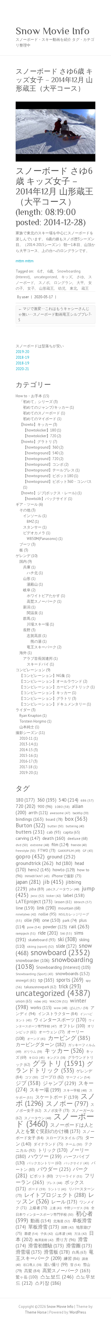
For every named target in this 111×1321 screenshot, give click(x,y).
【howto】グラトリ (35, 441)
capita (71, 832)
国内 (23, 561)
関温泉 (32, 612)
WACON (59, 1001)
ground (61, 856)
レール (64, 1202)
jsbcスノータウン (62, 889)
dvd (22, 845)
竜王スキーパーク (41, 647)
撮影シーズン (27, 732)
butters (30, 831)
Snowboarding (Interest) (63, 967)
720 (25, 806)
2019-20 (22, 351)
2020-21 (22, 368)
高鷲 (32, 1270)
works (41, 1007)
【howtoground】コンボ (43, 464)
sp (46, 980)
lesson (63, 902)
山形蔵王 (46, 288)
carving (28, 838)
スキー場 (45, 1090)
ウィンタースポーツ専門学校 (55, 1023)
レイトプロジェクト (55, 1194)
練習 (72, 1258)
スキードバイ (38, 664)
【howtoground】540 (40, 453)
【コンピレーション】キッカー (45, 692)
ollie (32, 920)
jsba (36, 889)
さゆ (80, 277)
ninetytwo (26, 914)
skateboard (42, 939)
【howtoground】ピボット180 (48, 475)
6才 (40, 271)
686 (87, 800)
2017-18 (25, 767)
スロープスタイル (64, 1137)
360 (46, 800)
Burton (30, 825)
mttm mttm (25, 261)
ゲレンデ (23, 555)
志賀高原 (34, 635)
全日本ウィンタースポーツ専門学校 (55, 1211)
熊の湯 (36, 641)
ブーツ (24, 544)
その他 (24, 510)
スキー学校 (75, 1090)
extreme (39, 845)
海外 (23, 652)
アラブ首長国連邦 (38, 658)
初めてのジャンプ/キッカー (46, 407)
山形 (26, 578)
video (40, 1001)
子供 (46, 1234)
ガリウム (33, 1052)
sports (69, 979)
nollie (47, 914)
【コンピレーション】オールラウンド (50, 681)
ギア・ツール (27, 504)
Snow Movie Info (53, 31)
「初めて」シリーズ (36, 401)
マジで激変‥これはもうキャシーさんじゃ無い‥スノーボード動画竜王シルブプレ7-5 (55, 314)
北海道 (61, 1221)
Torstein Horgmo (32, 721)
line (25, 908)
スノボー (67, 1103)
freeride (79, 845)
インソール (32, 515)
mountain (69, 908)
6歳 (50, 271)
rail (79, 926)
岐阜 (26, 590)
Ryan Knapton (30, 715)
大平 (80, 282)
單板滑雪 (43, 1227)
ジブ (28, 1082)
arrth (38, 812)
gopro (30, 856)
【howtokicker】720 (39, 435)
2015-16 (26, 755)
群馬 (26, 618)
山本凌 (63, 1233)
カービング (69, 1037)
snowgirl (26, 980)
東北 (73, 288)
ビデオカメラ (34, 533)
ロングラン (63, 282)
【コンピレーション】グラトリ (45, 698)
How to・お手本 (29, 396)
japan (28, 881)
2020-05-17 (43, 297)
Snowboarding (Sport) (34, 974)
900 (45, 806)
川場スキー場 (38, 624)
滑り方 (66, 1239)
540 (68, 799)
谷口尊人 (32, 1265)
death (53, 838)
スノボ (44, 282)
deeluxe (77, 838)
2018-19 (22, 357)
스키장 (48, 1283)
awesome (60, 813)
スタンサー (32, 527)
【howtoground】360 (40, 447)
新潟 (26, 607)
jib (53, 882)
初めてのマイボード (39, 418)
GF (88, 851)
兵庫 (26, 567)
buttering (75, 826)
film (60, 844)
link (46, 908)
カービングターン (41, 1044)
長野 (26, 630)
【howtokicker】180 (39, 430)
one (51, 920)
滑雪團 (79, 1246)
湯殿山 (32, 584)
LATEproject (34, 901)
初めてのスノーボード (41, 413)
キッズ (66, 277)
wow (60, 1008)
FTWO (47, 850)
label (74, 895)
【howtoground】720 (40, 458)
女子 (31, 288)
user (25, 297)
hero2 (39, 869)
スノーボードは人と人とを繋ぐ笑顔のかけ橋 (55, 1128)
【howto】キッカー (35, 424)
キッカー (64, 1050)
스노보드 (56, 1276)
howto (64, 869)
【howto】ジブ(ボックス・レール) (48, 493)
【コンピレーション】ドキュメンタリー (52, 704)
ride (48, 932)
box (76, 818)
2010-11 (26, 738)
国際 (67, 1227)
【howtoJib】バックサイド (45, 498)
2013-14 (26, 744)
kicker (53, 896)
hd (64, 863)
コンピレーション (30, 669)
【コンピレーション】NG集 (42, 675)
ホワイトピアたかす (43, 595)
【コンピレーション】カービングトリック (54, 687)
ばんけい (79, 1008)
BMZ (30, 521)
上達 (56, 1208)
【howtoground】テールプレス (49, 470)
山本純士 (26, 727)
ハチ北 (32, 572)
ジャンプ (59, 1083)
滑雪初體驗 (46, 1246)
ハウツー (44, 1156)
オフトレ (72, 1025)
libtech (83, 902)
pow (34, 927)
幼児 (61, 288)
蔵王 (85, 288)
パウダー (54, 1169)
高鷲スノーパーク (41, 601)
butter (55, 826)
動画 (40, 1220)
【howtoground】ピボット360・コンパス (57, 481)
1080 (62, 806)
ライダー (23, 709)
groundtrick (35, 863)
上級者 (38, 1207)
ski (67, 939)
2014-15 (26, 749)
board (54, 819)
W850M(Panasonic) (42, 538)
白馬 (79, 1252)
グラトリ (58, 1063)
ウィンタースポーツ (60, 1020)
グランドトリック (54, 1067)
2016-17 (25, 761)
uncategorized (45, 277)
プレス (54, 1183)
